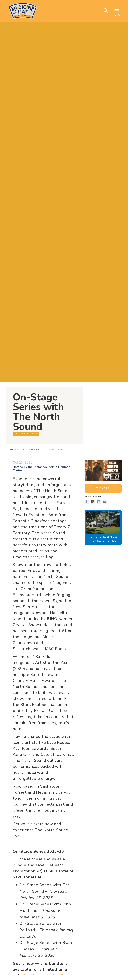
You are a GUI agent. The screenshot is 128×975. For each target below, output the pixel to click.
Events (34, 449)
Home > (19, 449)
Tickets (103, 488)
